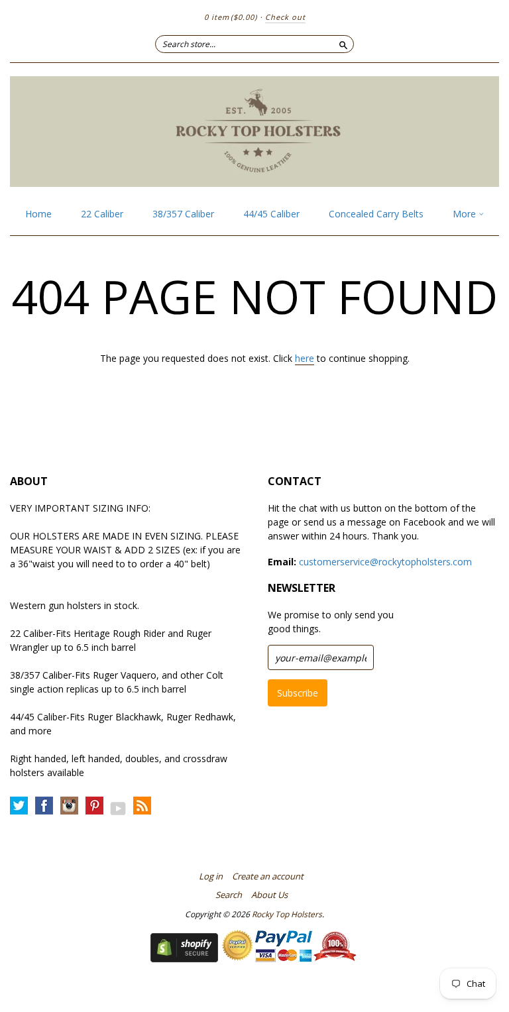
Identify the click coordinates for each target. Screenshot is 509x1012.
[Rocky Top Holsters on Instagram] (69, 806)
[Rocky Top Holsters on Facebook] (44, 806)
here (304, 358)
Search (228, 894)
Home (38, 213)
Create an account (268, 876)
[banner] (254, 131)
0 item (230, 17)
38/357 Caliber (183, 213)
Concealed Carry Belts (376, 213)
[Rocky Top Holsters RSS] (142, 806)
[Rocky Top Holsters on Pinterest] (94, 806)
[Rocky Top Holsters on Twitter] (19, 806)
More (466, 213)
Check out (285, 17)
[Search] (343, 44)
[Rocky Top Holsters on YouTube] (118, 808)
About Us (269, 894)
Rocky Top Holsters (287, 914)
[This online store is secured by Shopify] (184, 958)
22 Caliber (102, 213)
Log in (211, 876)
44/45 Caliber (271, 213)
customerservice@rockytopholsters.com (385, 561)
